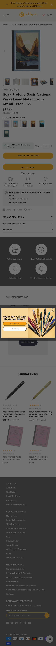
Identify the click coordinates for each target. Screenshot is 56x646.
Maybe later (14, 329)
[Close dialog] (52, 310)
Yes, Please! (14, 324)
